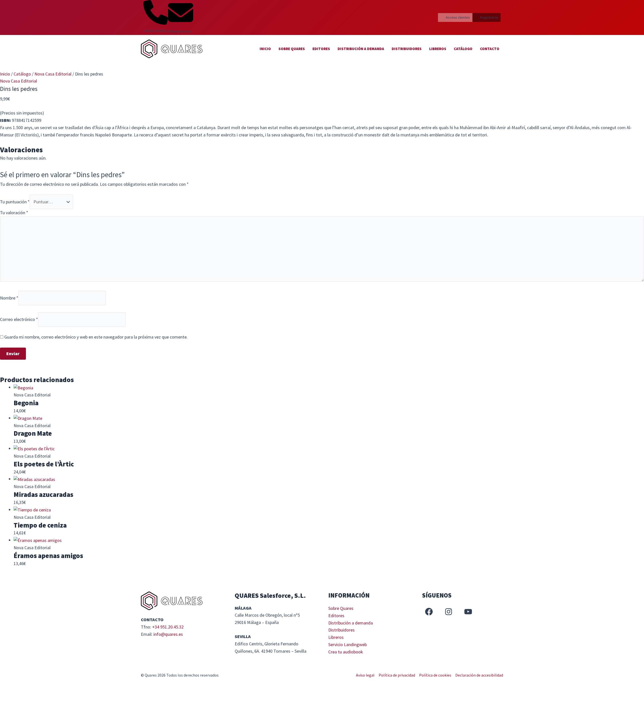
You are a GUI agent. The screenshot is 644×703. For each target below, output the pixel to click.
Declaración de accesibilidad (479, 675)
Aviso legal (365, 675)
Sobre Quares (291, 48)
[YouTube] (468, 611)
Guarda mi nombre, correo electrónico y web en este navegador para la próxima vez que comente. (96, 337)
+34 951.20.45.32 (168, 627)
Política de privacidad (397, 675)
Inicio (265, 48)
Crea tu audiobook (345, 652)
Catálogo (463, 48)
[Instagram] (448, 611)
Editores (321, 48)
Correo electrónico (19, 319)
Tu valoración (14, 212)
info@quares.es (168, 634)
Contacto (489, 48)
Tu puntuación (15, 202)
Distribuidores (407, 48)
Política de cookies (435, 675)
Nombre (9, 298)
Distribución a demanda (361, 48)
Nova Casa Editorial (52, 74)
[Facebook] (429, 611)
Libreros (437, 48)
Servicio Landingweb (347, 644)
